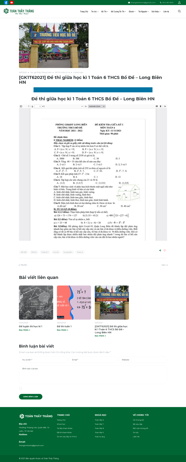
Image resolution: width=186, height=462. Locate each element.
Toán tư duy (100, 437)
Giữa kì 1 (45, 252)
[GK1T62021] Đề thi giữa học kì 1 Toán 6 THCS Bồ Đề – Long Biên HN (111, 329)
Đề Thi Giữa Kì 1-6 (62, 72)
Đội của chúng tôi (140, 428)
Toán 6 (80, 252)
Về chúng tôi (138, 420)
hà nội (56, 252)
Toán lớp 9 (99, 432)
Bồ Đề (23, 252)
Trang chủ (61, 420)
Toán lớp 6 (99, 420)
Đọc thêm (23, 330)
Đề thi (34, 252)
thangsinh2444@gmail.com (143, 2)
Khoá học (61, 424)
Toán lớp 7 (99, 424)
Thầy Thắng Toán (44, 72)
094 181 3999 (167, 2)
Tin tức (136, 432)
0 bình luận (78, 72)
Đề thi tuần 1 (64, 326)
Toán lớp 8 (99, 428)
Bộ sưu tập (137, 424)
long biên (68, 252)
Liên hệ (136, 437)
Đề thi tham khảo (64, 432)
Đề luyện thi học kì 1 (30, 326)
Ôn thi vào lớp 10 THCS (67, 437)
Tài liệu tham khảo (64, 428)
